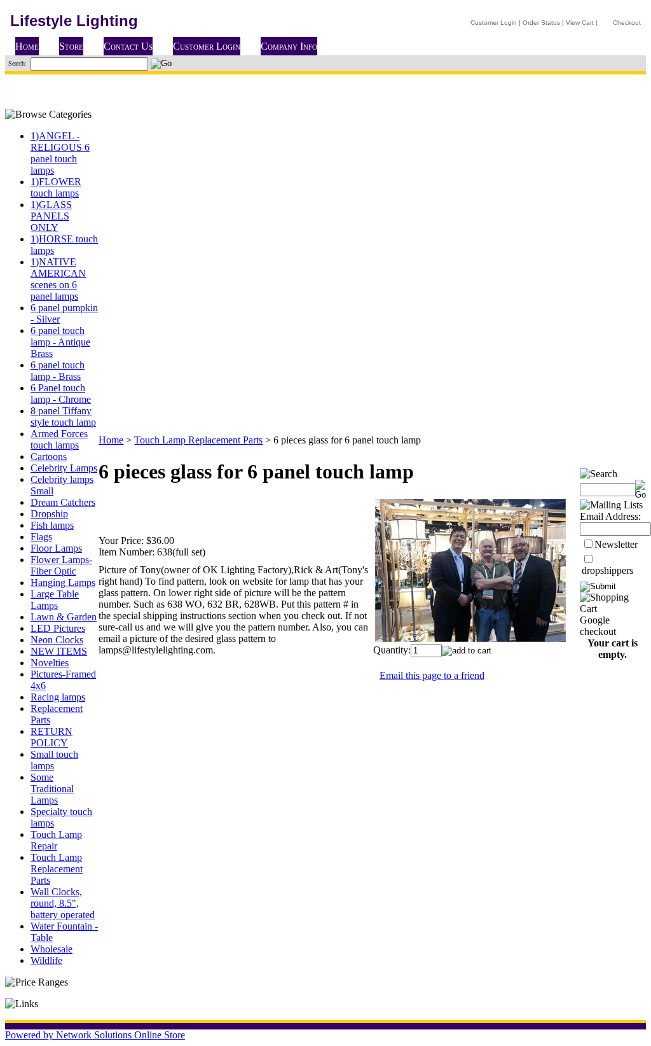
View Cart (580, 22)
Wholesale (51, 949)
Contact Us (128, 46)
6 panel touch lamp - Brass (58, 370)
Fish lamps (52, 525)
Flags (41, 536)
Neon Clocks (57, 639)
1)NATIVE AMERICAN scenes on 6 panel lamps (58, 279)
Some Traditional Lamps (52, 788)
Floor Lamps (56, 548)
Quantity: (392, 650)
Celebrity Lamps (64, 468)
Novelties (50, 662)
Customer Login (493, 22)
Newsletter (616, 544)
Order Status (541, 22)
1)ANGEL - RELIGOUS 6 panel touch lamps (60, 153)
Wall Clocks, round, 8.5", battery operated (63, 903)
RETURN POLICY (51, 737)
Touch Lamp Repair (56, 840)
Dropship (49, 513)
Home (27, 46)
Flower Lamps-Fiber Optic (61, 565)
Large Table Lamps (55, 600)
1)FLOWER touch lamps (56, 187)
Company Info (289, 46)
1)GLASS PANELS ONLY (51, 216)
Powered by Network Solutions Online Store (95, 1034)
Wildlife (46, 960)
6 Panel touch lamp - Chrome (61, 393)
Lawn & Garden (64, 616)
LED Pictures (58, 628)
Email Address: (610, 516)
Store (71, 46)
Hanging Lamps (63, 582)
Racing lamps (58, 697)
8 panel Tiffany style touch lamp (63, 416)
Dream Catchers (63, 502)
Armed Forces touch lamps (59, 439)
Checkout (627, 22)
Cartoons (49, 456)
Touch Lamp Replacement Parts (57, 869)
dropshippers (607, 570)
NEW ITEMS (59, 651)
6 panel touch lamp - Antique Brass (60, 342)
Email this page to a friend (432, 675)
